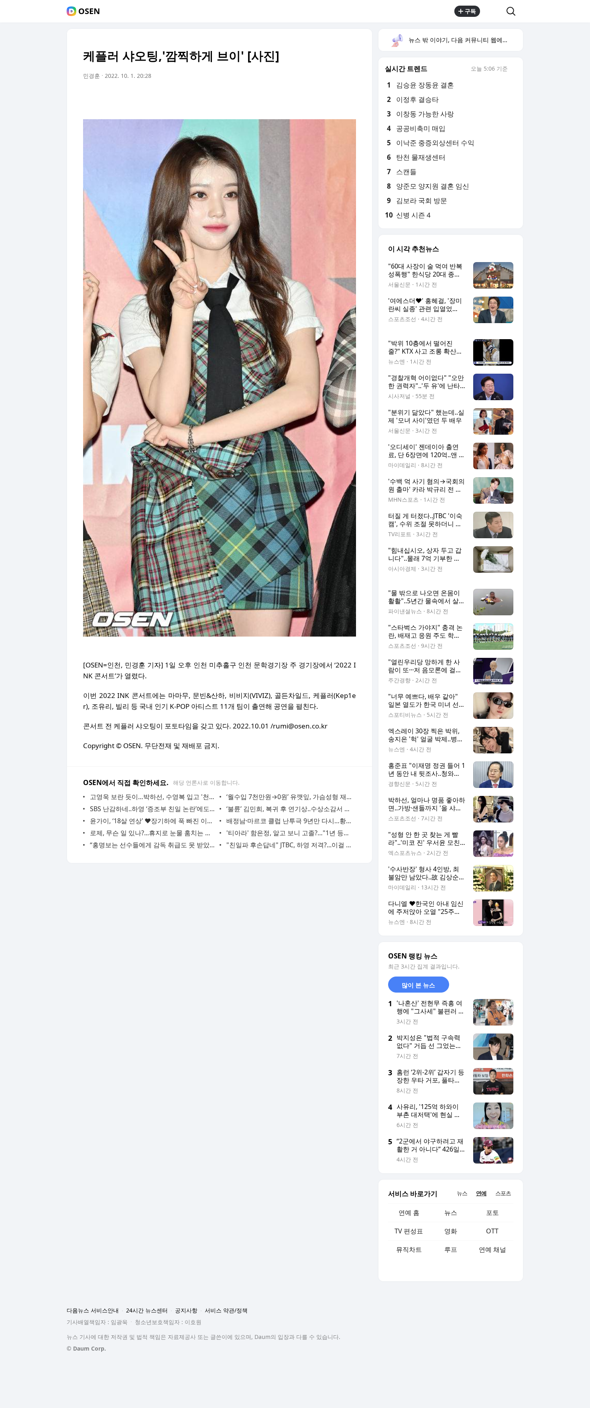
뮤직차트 (409, 1249)
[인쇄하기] (348, 98)
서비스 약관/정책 (226, 1310)
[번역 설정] (316, 98)
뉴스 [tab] (462, 1193)
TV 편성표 (409, 1231)
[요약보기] (284, 98)
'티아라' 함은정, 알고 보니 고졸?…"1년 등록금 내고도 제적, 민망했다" (289, 832)
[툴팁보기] (513, 69)
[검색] (513, 11)
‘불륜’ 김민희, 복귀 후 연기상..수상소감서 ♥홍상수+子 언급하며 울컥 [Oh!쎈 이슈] (289, 808)
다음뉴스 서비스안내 (93, 1310)
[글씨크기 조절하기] (332, 98)
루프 (450, 1249)
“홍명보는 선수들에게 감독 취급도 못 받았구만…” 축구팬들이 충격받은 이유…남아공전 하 (153, 844)
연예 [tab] (481, 1193)
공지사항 (186, 1310)
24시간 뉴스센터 (147, 1310)
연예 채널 (492, 1249)
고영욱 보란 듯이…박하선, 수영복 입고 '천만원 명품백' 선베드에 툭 (153, 796)
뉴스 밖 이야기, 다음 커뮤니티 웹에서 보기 (465, 40)
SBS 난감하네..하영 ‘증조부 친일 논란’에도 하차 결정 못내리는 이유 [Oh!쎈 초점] (153, 808)
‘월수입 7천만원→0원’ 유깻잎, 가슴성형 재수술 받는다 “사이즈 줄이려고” (289, 796)
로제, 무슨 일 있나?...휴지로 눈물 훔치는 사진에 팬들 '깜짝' (153, 832)
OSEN (89, 11)
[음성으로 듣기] (300, 98)
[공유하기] (493, 11)
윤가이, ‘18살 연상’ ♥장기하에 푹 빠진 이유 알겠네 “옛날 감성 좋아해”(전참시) (153, 820)
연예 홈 (409, 1212)
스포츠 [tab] (503, 1193)
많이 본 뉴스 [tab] (418, 985)
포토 (492, 1212)
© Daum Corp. (86, 1348)
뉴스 (450, 1212)
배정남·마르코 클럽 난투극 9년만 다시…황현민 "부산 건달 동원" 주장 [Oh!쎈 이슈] (289, 820)
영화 (450, 1231)
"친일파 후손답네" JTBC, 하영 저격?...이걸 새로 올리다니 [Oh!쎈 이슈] (289, 844)
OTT (492, 1231)
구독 (470, 11)
